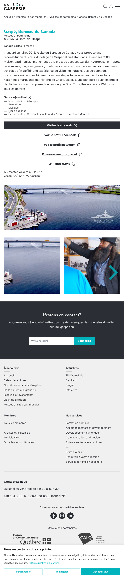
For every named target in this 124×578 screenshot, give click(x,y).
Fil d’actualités (74, 375)
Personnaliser (23, 571)
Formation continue (77, 423)
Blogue (70, 385)
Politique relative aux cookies (44, 563)
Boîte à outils (74, 452)
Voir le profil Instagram (59, 144)
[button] (113, 272)
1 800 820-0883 (39, 496)
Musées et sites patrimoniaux (22, 404)
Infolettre (71, 390)
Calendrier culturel (15, 380)
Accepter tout (100, 571)
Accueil (8, 16)
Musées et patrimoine (62, 16)
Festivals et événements (18, 394)
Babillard (71, 380)
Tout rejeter (62, 571)
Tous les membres (15, 423)
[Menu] (117, 6)
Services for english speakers (84, 461)
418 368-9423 (59, 164)
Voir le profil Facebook (60, 135)
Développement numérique (82, 432)
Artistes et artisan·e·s (17, 432)
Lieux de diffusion (15, 399)
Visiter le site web (59, 125)
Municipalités (12, 437)
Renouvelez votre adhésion (82, 456)
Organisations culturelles (19, 442)
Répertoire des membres (31, 16)
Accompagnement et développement (88, 427)
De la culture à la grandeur (20, 390)
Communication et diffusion (83, 437)
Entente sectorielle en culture (84, 442)
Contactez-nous (15, 481)
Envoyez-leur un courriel (59, 154)
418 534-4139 (13, 496)
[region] (62, 561)
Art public (10, 375)
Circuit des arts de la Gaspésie (22, 385)
